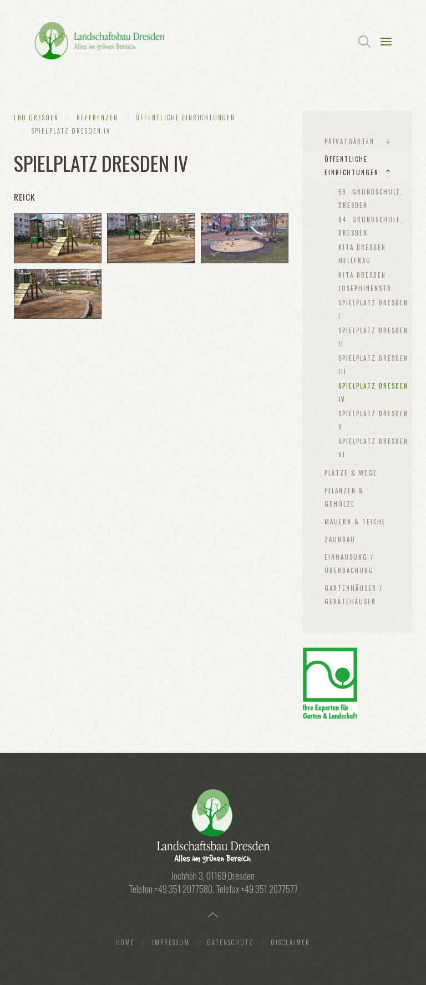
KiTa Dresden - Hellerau (365, 254)
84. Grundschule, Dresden (370, 226)
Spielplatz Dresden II (373, 337)
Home (125, 942)
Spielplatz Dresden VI (373, 448)
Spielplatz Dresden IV (373, 392)
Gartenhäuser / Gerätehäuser (353, 595)
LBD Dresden (36, 117)
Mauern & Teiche (355, 521)
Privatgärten (349, 141)
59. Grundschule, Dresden (370, 198)
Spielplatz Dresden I (373, 309)
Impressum (171, 942)
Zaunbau (340, 539)
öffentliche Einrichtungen (185, 117)
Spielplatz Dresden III (373, 365)
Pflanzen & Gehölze (344, 497)
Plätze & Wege (350, 472)
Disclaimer (290, 942)
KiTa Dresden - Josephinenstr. (366, 282)
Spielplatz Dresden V (373, 420)
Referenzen (97, 117)
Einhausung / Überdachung (349, 564)
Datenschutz (230, 942)
